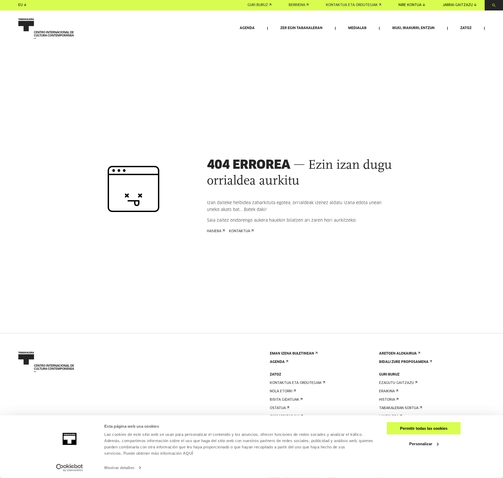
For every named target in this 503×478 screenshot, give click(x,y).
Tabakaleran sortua (399, 408)
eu (20, 5)
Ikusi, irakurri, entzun (413, 28)
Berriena (297, 5)
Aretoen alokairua (398, 353)
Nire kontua (410, 5)
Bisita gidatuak (284, 399)
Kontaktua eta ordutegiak (352, 5)
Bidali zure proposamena (404, 362)
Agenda (247, 28)
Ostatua (278, 408)
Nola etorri (281, 391)
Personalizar (420, 443)
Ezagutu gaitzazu (396, 383)
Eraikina (387, 391)
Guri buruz (258, 5)
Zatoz (466, 28)
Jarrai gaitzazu (457, 5)
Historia (387, 399)
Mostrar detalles (119, 467)
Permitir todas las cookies (423, 428)
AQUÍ (188, 453)
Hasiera (214, 231)
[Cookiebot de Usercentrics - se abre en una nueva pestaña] (69, 468)
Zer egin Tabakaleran (301, 28)
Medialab (357, 28)
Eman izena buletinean (292, 353)
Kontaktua (239, 231)
